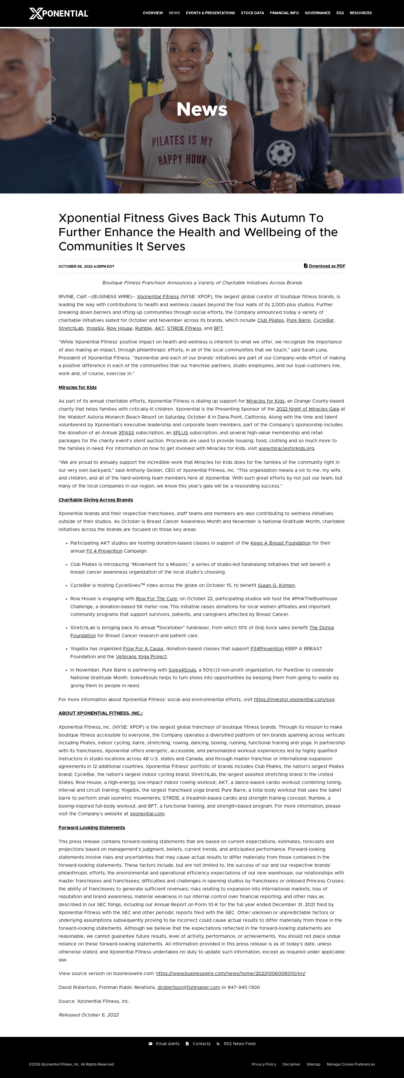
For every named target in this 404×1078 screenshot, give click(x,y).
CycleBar (323, 320)
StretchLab (71, 328)
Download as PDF (327, 266)
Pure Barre (299, 320)
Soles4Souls (182, 670)
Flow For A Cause (143, 648)
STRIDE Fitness (184, 328)
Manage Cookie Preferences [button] (351, 1064)
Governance (318, 13)
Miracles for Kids (265, 401)
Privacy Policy (264, 1064)
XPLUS (180, 432)
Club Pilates (270, 320)
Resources (361, 13)
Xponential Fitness (158, 296)
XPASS (126, 432)
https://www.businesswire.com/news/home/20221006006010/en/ (231, 973)
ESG (340, 13)
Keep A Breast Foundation (281, 543)
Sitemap (314, 1064)
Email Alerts (168, 1044)
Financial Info (284, 13)
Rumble (143, 328)
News (174, 13)
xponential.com (147, 813)
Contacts (202, 1044)
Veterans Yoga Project (141, 656)
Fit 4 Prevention (104, 551)
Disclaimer (291, 1064)
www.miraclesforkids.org (286, 448)
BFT (218, 328)
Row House (119, 328)
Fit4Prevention (267, 648)
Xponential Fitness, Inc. (60, 1064)
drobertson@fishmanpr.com (189, 987)
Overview (153, 13)
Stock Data (252, 13)
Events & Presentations (210, 13)
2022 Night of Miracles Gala (307, 409)
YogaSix (95, 328)
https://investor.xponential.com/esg (294, 699)
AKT (159, 328)
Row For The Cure (156, 598)
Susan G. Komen (276, 585)
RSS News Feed (240, 1044)
